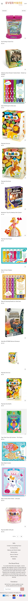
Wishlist (14, 558)
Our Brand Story (14, 548)
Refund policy (14, 552)
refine (24, 10)
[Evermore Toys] (14, 3)
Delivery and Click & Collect (14, 550)
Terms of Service (14, 554)
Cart (25, 3)
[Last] (21, 536)
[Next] (17, 536)
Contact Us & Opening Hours (14, 545)
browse (4, 10)
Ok (22, 589)
